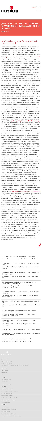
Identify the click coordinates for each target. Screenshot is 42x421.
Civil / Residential (5, 381)
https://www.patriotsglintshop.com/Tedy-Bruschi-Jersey (24, 121)
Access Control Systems (6, 388)
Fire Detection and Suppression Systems (10, 397)
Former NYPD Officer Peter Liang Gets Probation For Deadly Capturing (19, 256)
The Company (4, 370)
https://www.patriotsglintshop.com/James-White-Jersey (26, 191)
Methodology (4, 372)
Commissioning (4, 407)
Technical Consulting (6, 384)
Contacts (3, 374)
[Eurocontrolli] (9, 9)
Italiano (38, 7)
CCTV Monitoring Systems (7, 393)
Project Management (6, 411)
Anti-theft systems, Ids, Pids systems (9, 391)
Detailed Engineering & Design (8, 413)
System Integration (5, 402)
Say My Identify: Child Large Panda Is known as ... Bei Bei (16, 339)
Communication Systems (7, 395)
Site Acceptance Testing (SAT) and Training (11, 415)
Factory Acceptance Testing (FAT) (8, 409)
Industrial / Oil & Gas (6, 379)
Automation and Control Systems (8, 400)
